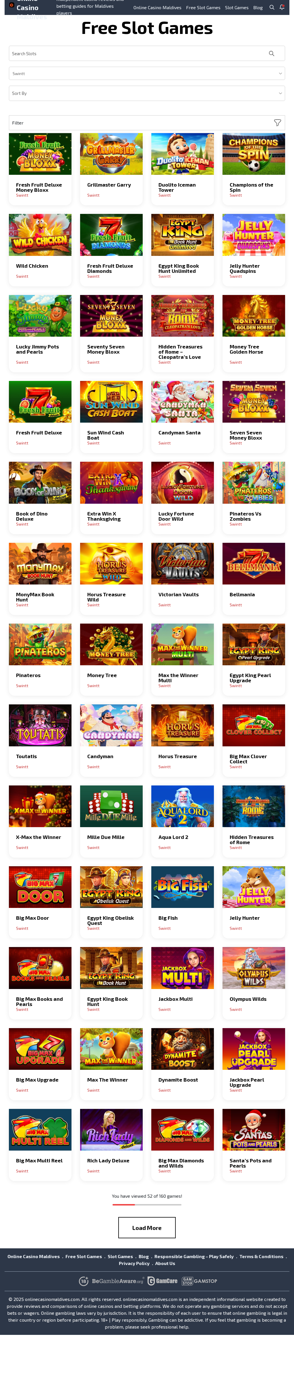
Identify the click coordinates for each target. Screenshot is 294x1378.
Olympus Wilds (248, 999)
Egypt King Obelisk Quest (110, 920)
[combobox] (147, 73)
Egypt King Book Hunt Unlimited (178, 268)
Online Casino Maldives (157, 7)
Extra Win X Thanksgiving (104, 516)
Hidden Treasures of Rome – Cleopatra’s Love (180, 351)
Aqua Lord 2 (173, 837)
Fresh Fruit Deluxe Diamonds (110, 268)
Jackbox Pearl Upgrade (247, 1082)
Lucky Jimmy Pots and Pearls (37, 349)
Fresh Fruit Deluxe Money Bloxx (39, 187)
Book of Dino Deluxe (32, 516)
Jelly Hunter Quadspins (245, 268)
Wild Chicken (32, 265)
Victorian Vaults (178, 594)
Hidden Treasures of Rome (252, 839)
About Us (165, 1263)
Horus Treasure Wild (106, 597)
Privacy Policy (134, 1263)
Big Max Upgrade (37, 1079)
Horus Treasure (177, 756)
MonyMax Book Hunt (35, 597)
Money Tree (102, 675)
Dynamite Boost (178, 1079)
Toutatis (26, 756)
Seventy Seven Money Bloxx (106, 349)
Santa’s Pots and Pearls (251, 1163)
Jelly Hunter (245, 918)
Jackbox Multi (175, 999)
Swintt (22, 195)
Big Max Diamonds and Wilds (181, 1163)
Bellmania (242, 594)
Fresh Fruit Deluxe (39, 432)
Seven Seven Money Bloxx (246, 435)
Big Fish (168, 918)
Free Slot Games (203, 7)
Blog (258, 7)
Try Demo (40, 154)
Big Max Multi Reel (39, 1160)
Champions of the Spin (251, 187)
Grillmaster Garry (109, 184)
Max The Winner (107, 1079)
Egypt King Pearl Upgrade (250, 677)
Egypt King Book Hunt (107, 1001)
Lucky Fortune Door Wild (176, 516)
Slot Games (237, 7)
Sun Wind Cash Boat (105, 435)
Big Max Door (32, 918)
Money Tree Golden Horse (246, 349)
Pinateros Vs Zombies (245, 516)
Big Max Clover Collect (248, 758)
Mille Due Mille (106, 837)
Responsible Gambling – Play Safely (194, 1256)
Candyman (100, 756)
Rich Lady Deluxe (108, 1160)
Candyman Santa (179, 432)
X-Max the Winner (38, 837)
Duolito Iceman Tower (177, 187)
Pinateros (28, 675)
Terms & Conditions (261, 1256)
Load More (147, 1227)
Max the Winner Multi (178, 677)
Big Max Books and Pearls (39, 1001)
